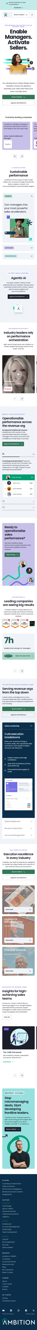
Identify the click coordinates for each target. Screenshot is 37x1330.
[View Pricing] (12, 555)
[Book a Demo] (21, 14)
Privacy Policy (30, 1314)
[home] (5, 15)
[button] (32, 15)
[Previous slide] (15, 156)
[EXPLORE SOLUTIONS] (12, 893)
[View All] (6, 1017)
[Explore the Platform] (18, 103)
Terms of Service (8, 1314)
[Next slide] (22, 156)
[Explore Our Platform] (18, 878)
